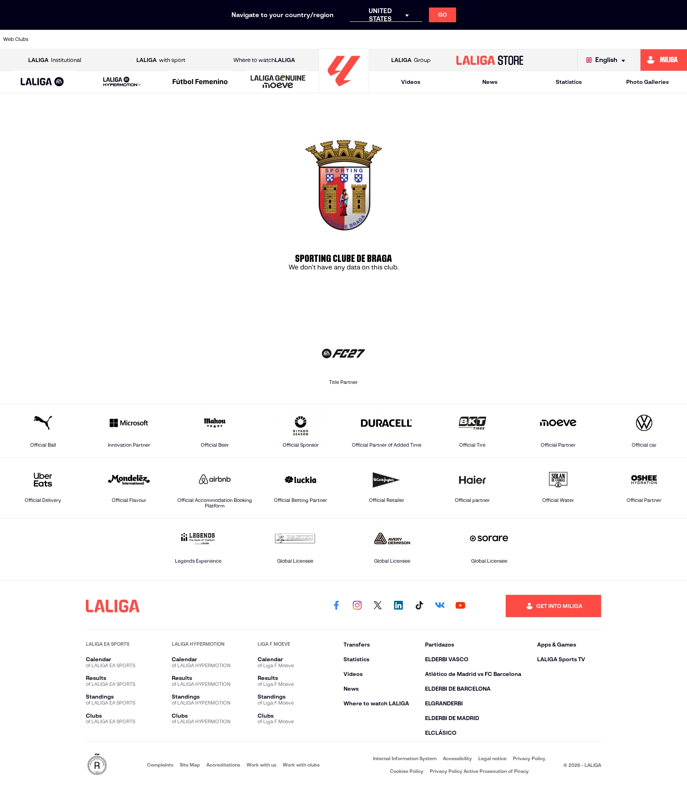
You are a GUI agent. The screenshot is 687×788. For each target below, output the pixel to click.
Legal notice (492, 758)
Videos (410, 82)
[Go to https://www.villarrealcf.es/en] (678, 39)
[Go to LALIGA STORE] (490, 60)
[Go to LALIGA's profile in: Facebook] (336, 606)
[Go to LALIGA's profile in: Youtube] (460, 606)
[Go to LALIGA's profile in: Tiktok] (419, 606)
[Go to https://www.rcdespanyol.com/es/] (481, 39)
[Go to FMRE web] (97, 764)
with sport (160, 60)
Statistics (569, 82)
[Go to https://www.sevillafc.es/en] (612, 39)
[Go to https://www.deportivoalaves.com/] (186, 39)
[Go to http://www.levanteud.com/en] (317, 39)
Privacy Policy (529, 758)
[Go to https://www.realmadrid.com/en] (547, 39)
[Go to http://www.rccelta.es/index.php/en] (153, 39)
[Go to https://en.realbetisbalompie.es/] (514, 39)
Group (411, 60)
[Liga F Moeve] (200, 82)
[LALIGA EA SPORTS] (42, 82)
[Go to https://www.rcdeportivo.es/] (448, 39)
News (489, 82)
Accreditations (223, 764)
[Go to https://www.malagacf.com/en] (350, 39)
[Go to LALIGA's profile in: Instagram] (357, 606)
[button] (42, 82)
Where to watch (264, 60)
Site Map (190, 764)
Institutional (54, 60)
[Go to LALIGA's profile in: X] (378, 606)
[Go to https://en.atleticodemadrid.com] (88, 39)
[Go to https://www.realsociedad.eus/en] (580, 39)
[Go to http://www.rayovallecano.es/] (415, 39)
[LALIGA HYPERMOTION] (121, 82)
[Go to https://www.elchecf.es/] (219, 39)
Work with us (261, 764)
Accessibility (457, 758)
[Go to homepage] (344, 89)
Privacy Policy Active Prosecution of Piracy (479, 771)
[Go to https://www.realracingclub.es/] (383, 39)
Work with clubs (301, 764)
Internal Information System (405, 758)
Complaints (160, 764)
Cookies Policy (406, 771)
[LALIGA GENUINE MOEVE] (278, 82)
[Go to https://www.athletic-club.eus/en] (55, 39)
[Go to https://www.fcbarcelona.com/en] (252, 39)
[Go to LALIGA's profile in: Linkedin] (398, 606)
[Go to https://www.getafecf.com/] (285, 39)
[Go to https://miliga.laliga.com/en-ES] (663, 60)
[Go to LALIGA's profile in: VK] (440, 606)
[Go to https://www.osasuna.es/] (120, 39)
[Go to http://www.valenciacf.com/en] (645, 39)
